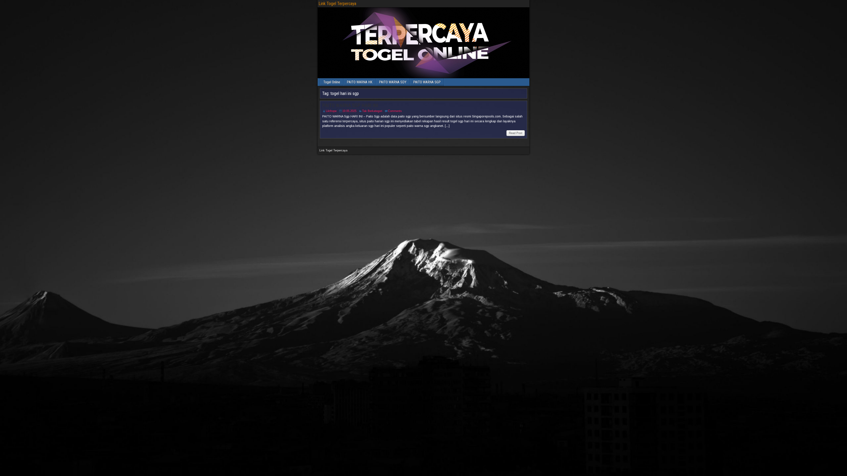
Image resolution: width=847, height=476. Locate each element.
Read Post (515, 133)
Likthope (331, 111)
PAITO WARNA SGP (427, 82)
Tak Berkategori (372, 111)
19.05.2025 (349, 111)
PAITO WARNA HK (359, 82)
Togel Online (331, 82)
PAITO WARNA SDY (393, 82)
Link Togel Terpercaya (337, 3)
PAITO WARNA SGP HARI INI (350, 105)
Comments (395, 111)
